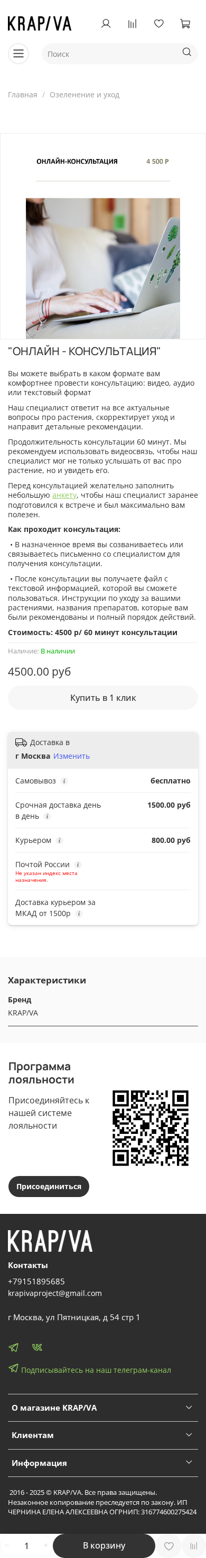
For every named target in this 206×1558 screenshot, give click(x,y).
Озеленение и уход (84, 94)
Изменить (71, 756)
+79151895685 (36, 1281)
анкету (64, 495)
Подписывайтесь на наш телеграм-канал (95, 1370)
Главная (23, 94)
